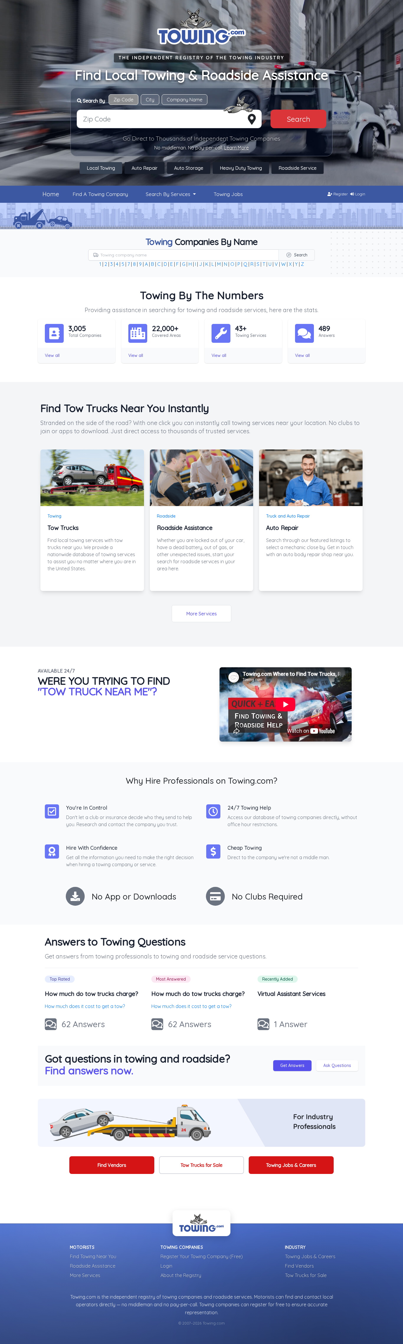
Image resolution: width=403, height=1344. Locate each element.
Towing (54, 516)
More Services (201, 614)
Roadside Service (298, 168)
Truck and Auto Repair (288, 516)
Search (298, 118)
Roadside (166, 516)
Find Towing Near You (93, 1256)
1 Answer (290, 1024)
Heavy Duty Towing (241, 168)
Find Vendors (111, 1165)
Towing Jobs (228, 194)
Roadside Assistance (92, 1266)
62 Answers (83, 1024)
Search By (93, 101)
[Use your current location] (252, 119)
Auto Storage (188, 168)
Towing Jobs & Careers (291, 1165)
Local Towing (101, 168)
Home (50, 194)
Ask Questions (337, 1065)
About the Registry (180, 1275)
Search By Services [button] (169, 194)
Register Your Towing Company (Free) (201, 1256)
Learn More (236, 148)
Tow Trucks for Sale (201, 1165)
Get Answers (292, 1065)
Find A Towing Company (100, 194)
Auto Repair (145, 168)
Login (359, 194)
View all (52, 355)
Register (340, 194)
